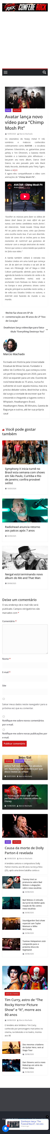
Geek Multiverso (12, 994)
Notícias (17, 110)
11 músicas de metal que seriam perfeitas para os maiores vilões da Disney (22, 798)
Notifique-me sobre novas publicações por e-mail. (24, 735)
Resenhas (19, 761)
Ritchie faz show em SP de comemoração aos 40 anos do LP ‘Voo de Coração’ (26, 316)
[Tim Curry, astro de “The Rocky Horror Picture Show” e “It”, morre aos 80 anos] (25, 978)
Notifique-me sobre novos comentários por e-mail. (23, 722)
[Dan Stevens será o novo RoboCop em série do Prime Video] (11, 1067)
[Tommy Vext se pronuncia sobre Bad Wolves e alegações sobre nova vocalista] (11, 885)
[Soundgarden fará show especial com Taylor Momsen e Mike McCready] (11, 926)
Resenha (9, 761)
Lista (7, 791)
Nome (6, 658)
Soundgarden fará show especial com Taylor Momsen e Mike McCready (33, 924)
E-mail (6, 672)
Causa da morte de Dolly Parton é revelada (24, 850)
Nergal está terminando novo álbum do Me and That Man (24, 576)
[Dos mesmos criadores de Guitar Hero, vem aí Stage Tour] (11, 1049)
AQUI (14, 170)
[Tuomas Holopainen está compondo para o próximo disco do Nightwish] (11, 947)
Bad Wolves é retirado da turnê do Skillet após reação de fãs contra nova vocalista (33, 904)
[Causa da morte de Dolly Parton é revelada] (25, 826)
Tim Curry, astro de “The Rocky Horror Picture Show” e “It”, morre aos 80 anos (24, 1007)
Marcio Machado (26, 134)
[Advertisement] (25, 42)
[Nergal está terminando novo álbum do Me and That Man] (25, 547)
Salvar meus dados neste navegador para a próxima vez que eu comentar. (24, 706)
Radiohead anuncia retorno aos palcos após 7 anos (22, 528)
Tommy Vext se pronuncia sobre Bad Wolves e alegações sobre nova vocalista (32, 883)
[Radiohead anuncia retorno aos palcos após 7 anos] (25, 500)
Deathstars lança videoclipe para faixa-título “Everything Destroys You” (24, 329)
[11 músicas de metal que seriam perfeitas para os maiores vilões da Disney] (25, 786)
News (8, 110)
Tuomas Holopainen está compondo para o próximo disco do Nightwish (34, 945)
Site (4, 685)
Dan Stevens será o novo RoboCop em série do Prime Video (33, 1065)
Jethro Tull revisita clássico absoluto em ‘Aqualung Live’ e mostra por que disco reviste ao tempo (23, 768)
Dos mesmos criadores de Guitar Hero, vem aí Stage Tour (33, 1047)
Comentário (9, 621)
